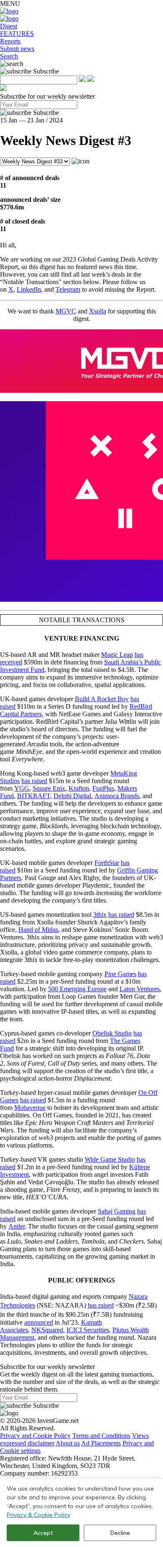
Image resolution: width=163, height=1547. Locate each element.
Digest (8, 26)
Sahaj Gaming (116, 1211)
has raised (34, 780)
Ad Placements (101, 1443)
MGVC (66, 311)
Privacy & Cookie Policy (38, 1515)
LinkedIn (29, 289)
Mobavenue (30, 1107)
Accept (43, 1533)
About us (68, 1443)
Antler (16, 1226)
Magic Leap (117, 654)
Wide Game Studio (110, 1159)
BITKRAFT (33, 795)
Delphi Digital (72, 795)
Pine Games (120, 973)
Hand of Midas (38, 929)
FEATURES (17, 33)
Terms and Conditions (101, 1435)
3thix (100, 914)
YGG (21, 788)
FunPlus (103, 788)
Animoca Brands (116, 795)
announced (38, 1322)
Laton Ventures (140, 988)
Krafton (79, 788)
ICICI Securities (87, 1329)
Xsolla (97, 311)
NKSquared (47, 1329)
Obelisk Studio (112, 1033)
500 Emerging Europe (77, 988)
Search (9, 56)
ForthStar (106, 862)
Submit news (17, 48)
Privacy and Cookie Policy (35, 1435)
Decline (120, 1533)
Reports (10, 41)
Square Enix (49, 788)
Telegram (68, 289)
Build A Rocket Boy (102, 698)
